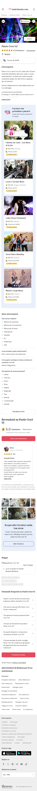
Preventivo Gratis (18, 655)
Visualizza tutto (18, 412)
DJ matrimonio (28, 709)
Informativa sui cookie (9, 731)
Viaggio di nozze (7, 706)
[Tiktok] (26, 764)
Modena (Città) (15, 15)
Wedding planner (7, 702)
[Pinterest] (12, 764)
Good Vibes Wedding (15, 254)
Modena (5, 15)
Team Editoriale (7, 743)
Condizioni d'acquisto (9, 725)
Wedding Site (27, 743)
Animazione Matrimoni (9, 695)
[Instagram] (17, 764)
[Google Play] (24, 755)
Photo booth (16, 709)
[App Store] (9, 755)
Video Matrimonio (24, 680)
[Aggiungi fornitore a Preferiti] (33, 21)
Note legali (13, 722)
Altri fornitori (18, 544)
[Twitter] (8, 764)
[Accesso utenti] (34, 9)
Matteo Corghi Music (14, 291)
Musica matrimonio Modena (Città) (12, 584)
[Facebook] (3, 764)
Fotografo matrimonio (9, 680)
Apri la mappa (28, 565)
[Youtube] (21, 764)
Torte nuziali (6, 709)
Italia (8, 775)
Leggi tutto (6, 99)
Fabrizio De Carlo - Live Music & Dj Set (18, 144)
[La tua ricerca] (3, 21)
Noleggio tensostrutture (9, 691)
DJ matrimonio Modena (9, 581)
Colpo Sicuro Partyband (16, 218)
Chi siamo (19, 740)
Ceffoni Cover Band (19, 663)
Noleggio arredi (18, 687)
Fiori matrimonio (24, 695)
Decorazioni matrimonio (9, 698)
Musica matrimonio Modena (10, 577)
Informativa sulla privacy (9, 728)
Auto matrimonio (7, 683)
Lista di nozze (24, 698)
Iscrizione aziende (8, 740)
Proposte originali (21, 706)
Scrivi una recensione (18, 439)
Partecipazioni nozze (22, 683)
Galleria (29, 39)
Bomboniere (6, 687)
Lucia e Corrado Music (15, 182)
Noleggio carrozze (21, 702)
